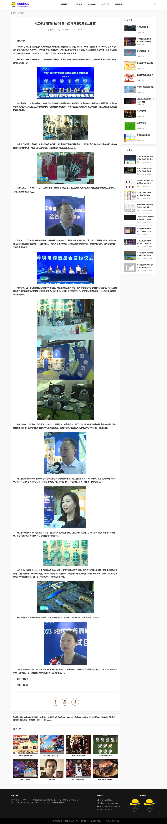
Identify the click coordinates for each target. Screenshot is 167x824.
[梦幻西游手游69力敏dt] (52, 744)
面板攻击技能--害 (143, 51)
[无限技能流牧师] (130, 29)
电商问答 (92, 4)
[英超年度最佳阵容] (105, 744)
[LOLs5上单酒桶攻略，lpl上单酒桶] (130, 102)
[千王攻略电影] (130, 114)
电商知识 (78, 4)
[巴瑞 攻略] (52, 768)
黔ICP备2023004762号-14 (95, 821)
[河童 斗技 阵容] (25, 768)
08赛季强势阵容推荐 (25, 755)
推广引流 (105, 4)
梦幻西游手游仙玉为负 (145, 63)
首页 (14, 13)
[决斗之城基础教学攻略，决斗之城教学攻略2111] (130, 243)
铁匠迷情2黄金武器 (144, 135)
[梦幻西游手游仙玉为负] (130, 65)
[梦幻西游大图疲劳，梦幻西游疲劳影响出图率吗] (130, 267)
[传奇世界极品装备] (78, 744)
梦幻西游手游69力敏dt (52, 755)
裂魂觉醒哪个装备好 (105, 779)
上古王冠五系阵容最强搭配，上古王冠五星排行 (145, 159)
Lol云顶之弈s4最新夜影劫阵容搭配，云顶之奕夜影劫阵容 (145, 219)
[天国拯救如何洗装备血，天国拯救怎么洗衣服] (130, 231)
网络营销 (118, 4)
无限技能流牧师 (142, 27)
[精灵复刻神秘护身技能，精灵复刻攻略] (130, 195)
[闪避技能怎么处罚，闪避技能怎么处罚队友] (130, 183)
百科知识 (21, 13)
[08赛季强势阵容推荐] (25, 744)
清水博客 (20, 4)
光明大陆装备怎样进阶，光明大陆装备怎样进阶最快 (145, 41)
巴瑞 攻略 (52, 779)
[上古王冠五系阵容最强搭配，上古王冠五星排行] (130, 159)
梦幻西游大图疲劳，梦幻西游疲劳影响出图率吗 (145, 267)
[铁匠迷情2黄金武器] (130, 138)
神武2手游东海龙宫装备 (145, 87)
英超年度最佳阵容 (105, 755)
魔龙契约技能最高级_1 (145, 75)
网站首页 (65, 4)
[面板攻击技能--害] (130, 53)
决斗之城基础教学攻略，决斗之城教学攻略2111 (145, 243)
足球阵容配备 (141, 123)
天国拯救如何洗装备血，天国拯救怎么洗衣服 (145, 231)
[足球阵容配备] (130, 126)
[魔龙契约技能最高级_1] (130, 78)
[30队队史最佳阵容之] (78, 768)
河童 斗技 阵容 (25, 779)
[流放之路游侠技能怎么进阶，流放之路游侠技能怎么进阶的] (130, 171)
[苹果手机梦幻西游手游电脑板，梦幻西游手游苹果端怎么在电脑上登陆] (130, 255)
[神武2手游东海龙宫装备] (130, 90)
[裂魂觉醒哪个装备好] (105, 768)
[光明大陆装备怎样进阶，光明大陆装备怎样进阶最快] (130, 41)
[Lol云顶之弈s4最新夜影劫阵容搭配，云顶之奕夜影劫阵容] (130, 219)
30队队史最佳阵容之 (78, 779)
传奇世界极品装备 (78, 755)
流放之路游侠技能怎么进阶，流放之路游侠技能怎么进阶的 (145, 171)
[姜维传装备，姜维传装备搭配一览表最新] (130, 207)
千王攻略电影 (141, 111)
